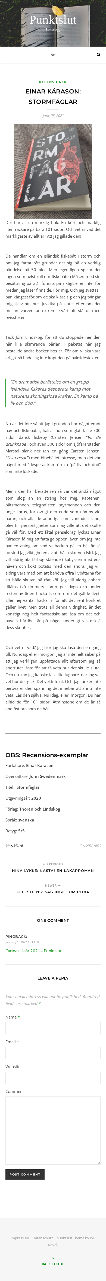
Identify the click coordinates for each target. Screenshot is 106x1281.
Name (12, 1017)
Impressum (20, 1237)
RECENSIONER (53, 82)
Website (12, 1066)
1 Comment (90, 845)
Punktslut (53, 20)
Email (12, 1041)
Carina (17, 845)
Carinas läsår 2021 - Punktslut (33, 950)
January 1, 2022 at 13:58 (22, 942)
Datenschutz (43, 1237)
